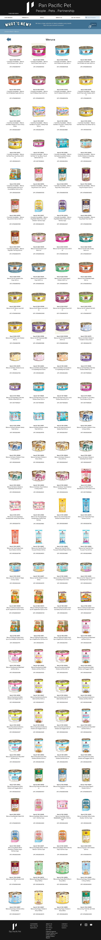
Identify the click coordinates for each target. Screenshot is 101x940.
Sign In (93, 24)
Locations (65, 926)
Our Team (49, 926)
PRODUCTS (25, 17)
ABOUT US (59, 17)
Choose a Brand (8, 31)
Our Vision (49, 927)
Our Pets (48, 929)
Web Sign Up (34, 926)
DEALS (42, 17)
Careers (64, 927)
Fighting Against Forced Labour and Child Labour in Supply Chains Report (51, 935)
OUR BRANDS (8, 17)
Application (33, 927)
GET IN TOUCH (75, 17)
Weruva (17, 31)
